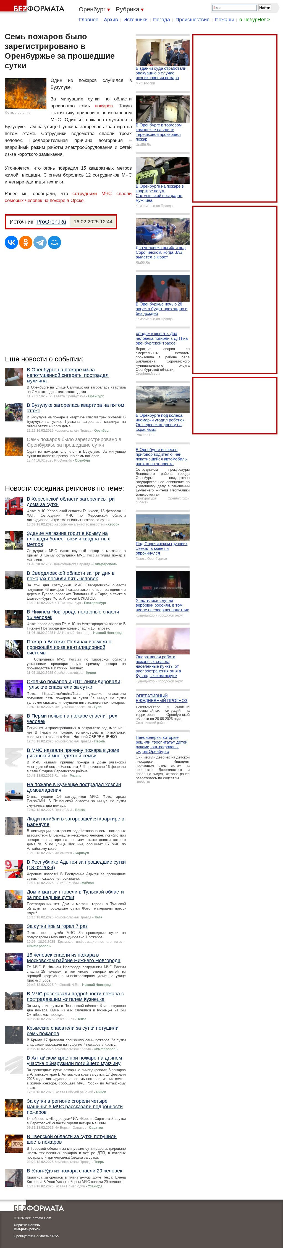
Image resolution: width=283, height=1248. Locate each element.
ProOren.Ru (51, 222)
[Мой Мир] (54, 242)
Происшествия (192, 19)
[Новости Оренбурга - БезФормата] (33, 7)
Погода (161, 19)
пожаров (104, 105)
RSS (55, 1236)
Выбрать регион (27, 1229)
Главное (88, 19)
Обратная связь (27, 1225)
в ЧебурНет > (254, 19)
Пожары (224, 19)
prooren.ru (22, 113)
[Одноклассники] (25, 242)
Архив (111, 19)
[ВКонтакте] (11, 242)
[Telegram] (40, 242)
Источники (136, 19)
